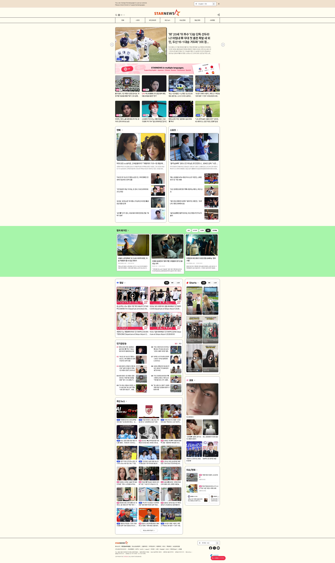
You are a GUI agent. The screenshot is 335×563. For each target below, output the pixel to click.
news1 (147, 549)
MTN (137, 549)
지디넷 (152, 549)
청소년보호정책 (136, 546)
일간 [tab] (176, 343)
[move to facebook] (210, 548)
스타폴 (180, 549)
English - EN (203, 4)
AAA (167, 549)
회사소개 (117, 546)
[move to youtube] (218, 548)
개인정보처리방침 (125, 546)
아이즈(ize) (173, 549)
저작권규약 (152, 546)
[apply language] (213, 3)
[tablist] (178, 344)
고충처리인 (144, 546)
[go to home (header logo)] (167, 12)
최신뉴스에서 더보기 (148, 530)
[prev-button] (112, 44)
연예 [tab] (172, 283)
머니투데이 (131, 549)
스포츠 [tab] (178, 283)
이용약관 (158, 546)
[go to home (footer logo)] (121, 542)
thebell (162, 549)
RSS (164, 546)
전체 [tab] (166, 283)
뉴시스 (142, 549)
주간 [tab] (180, 343)
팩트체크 (169, 546)
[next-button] (222, 44)
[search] (116, 15)
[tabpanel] (149, 369)
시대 (157, 549)
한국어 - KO (205, 543)
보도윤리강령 (176, 546)
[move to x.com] (214, 548)
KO (121, 15)
